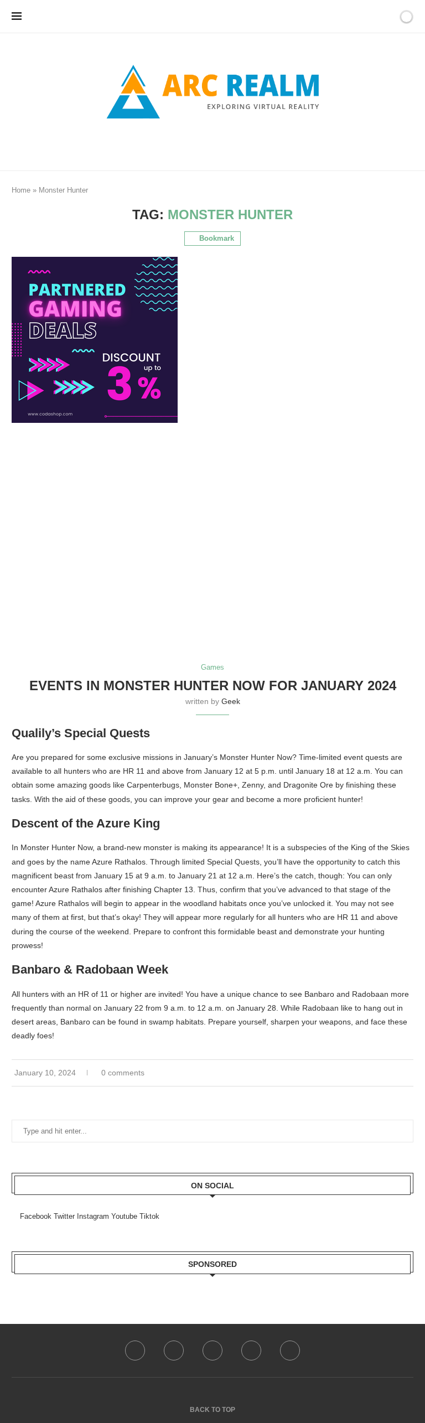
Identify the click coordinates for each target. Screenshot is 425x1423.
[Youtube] (251, 1350)
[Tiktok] (290, 1350)
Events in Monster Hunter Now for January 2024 (212, 685)
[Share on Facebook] (394, 1073)
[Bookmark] (387, 17)
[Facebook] (194, 143)
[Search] (373, 17)
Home (21, 190)
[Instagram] (212, 1350)
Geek (230, 701)
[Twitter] (174, 1350)
